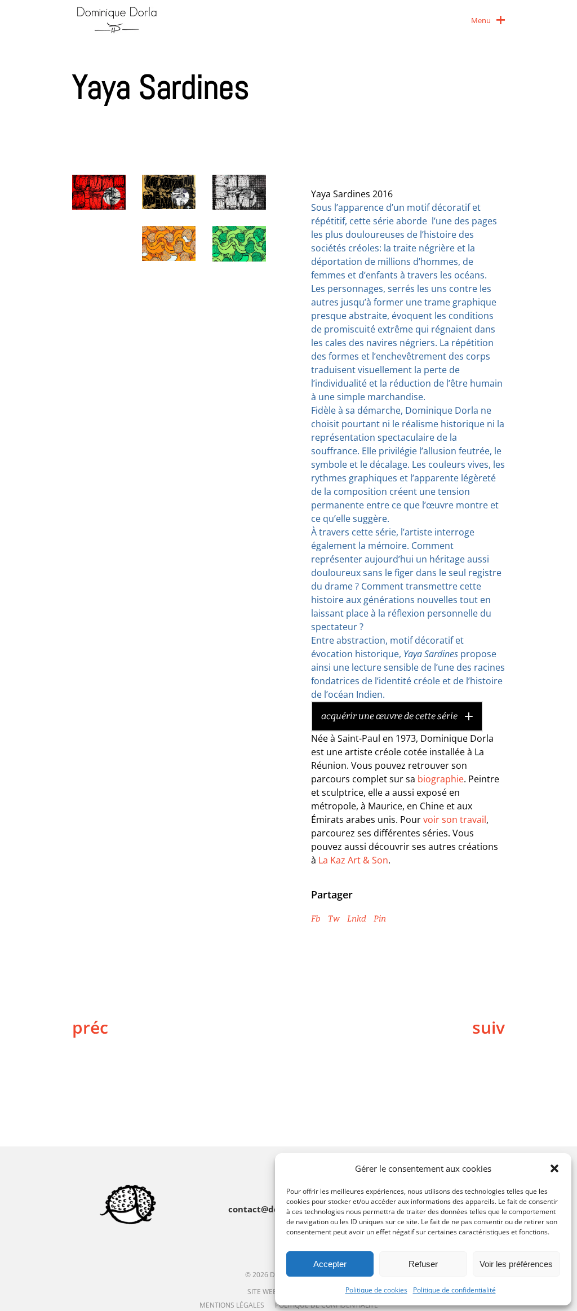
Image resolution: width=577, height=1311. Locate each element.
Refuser (423, 1264)
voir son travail (454, 819)
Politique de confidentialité (454, 1290)
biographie (441, 779)
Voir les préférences (516, 1264)
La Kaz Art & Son (353, 860)
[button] (554, 1168)
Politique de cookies (376, 1290)
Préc (90, 1027)
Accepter (330, 1264)
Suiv (488, 1027)
